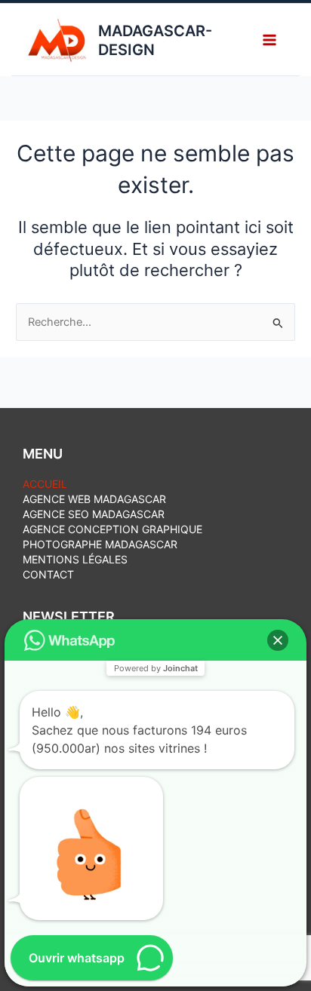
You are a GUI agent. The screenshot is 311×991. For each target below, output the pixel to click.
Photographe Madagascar (100, 544)
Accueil (45, 483)
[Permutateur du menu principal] (269, 39)
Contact (48, 574)
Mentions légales (75, 559)
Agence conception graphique (112, 529)
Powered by (156, 668)
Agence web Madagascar (94, 498)
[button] (277, 640)
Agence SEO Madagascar (94, 514)
